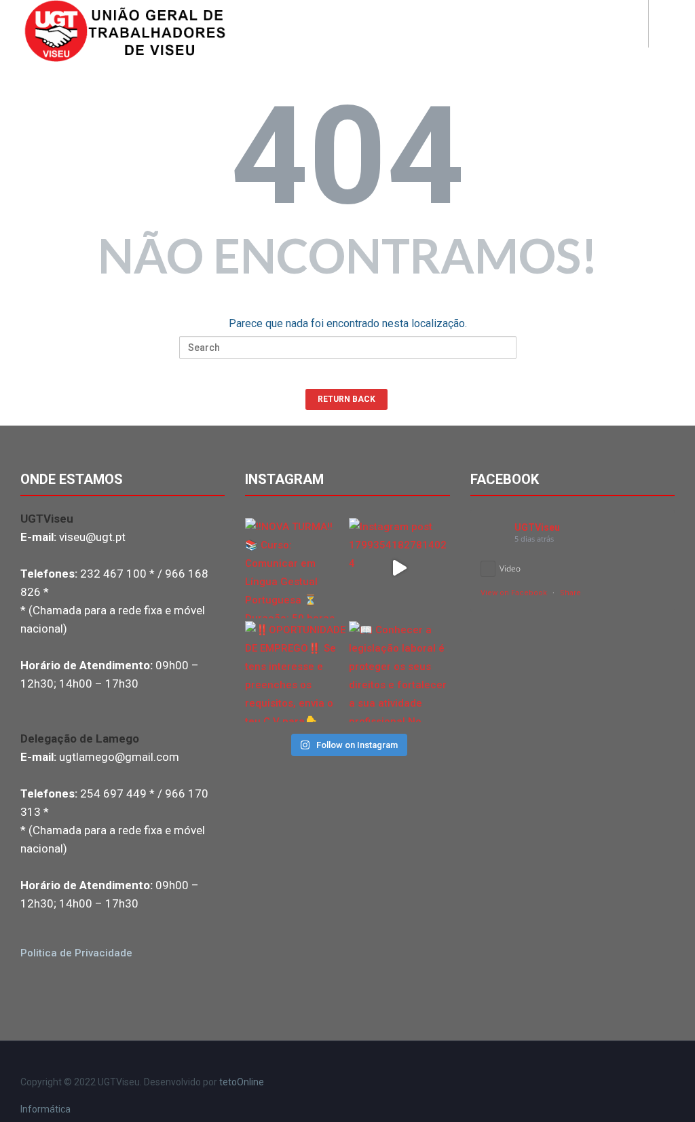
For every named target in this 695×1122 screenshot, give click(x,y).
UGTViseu (537, 527)
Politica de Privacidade (76, 953)
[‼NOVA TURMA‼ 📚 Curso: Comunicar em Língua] (295, 568)
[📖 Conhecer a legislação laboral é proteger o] (399, 671)
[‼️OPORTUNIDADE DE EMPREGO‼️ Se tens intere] (295, 671)
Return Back (346, 399)
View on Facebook (514, 592)
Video (510, 568)
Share (570, 592)
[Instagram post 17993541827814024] (399, 568)
